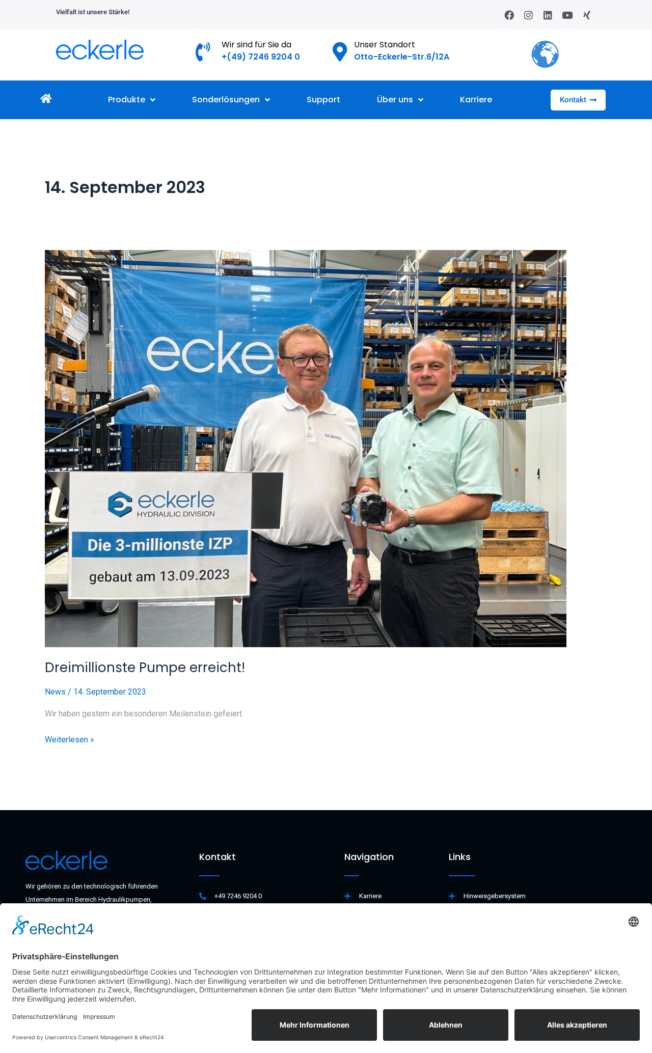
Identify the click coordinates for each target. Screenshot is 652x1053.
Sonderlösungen (226, 99)
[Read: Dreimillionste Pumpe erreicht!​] (326, 448)
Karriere (476, 99)
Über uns (395, 99)
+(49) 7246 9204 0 (261, 57)
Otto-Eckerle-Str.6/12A (401, 57)
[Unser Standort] (340, 52)
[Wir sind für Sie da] (203, 52)
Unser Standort (384, 44)
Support (323, 99)
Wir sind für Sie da (256, 44)
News (55, 692)
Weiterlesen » (69, 738)
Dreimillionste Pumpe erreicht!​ (145, 667)
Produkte (126, 99)
